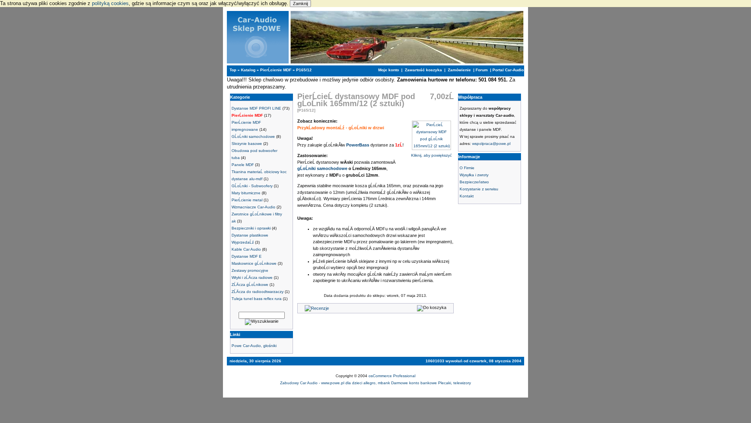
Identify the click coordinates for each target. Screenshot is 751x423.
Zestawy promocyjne (250, 270)
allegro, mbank (377, 383)
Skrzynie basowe (247, 143)
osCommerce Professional (391, 376)
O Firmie (467, 168)
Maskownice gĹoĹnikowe (254, 263)
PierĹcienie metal (247, 200)
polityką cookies (110, 3)
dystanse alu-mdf (247, 179)
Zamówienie (459, 70)
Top (233, 70)
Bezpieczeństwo (474, 182)
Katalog (248, 70)
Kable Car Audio (246, 249)
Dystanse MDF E (247, 256)
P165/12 (304, 70)
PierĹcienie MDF (275, 70)
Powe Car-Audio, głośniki (254, 345)
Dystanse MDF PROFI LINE (256, 108)
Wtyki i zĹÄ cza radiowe (252, 277)
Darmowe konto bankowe (414, 383)
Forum (482, 70)
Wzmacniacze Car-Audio (253, 207)
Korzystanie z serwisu (479, 189)
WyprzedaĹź (243, 242)
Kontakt (467, 196)
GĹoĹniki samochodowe (253, 136)
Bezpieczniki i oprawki (251, 228)
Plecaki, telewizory (454, 383)
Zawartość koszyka (423, 70)
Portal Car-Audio (508, 70)
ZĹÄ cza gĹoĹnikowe (250, 284)
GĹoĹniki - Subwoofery (252, 186)
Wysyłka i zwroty (474, 175)
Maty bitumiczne (246, 193)
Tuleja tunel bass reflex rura (257, 298)
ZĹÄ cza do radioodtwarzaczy (258, 291)
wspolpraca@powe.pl (491, 143)
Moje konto (388, 70)
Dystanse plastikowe (250, 235)
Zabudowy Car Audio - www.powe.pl (312, 383)
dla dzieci (354, 383)
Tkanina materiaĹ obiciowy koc (259, 172)
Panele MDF (243, 165)
